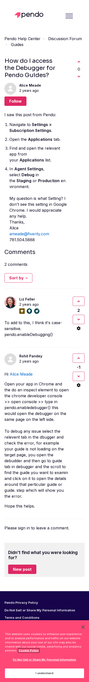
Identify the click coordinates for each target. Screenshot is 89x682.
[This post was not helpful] (79, 76)
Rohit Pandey (30, 356)
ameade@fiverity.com (29, 233)
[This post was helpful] (79, 61)
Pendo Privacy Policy (21, 602)
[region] (44, 651)
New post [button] (22, 569)
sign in (24, 527)
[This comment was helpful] (79, 301)
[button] (69, 15)
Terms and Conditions (21, 617)
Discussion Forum (65, 38)
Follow (15, 101)
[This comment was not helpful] (79, 319)
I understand (44, 673)
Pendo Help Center (22, 38)
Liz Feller (27, 299)
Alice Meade (30, 85)
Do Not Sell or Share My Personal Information (44, 659)
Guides (17, 44)
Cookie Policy (29, 650)
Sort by (16, 277)
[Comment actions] (78, 328)
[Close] (83, 627)
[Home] (30, 15)
